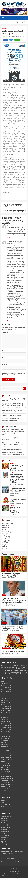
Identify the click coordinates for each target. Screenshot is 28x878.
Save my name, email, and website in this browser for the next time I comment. (13, 374)
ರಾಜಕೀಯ (4, 543)
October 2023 (5, 732)
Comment (5, 332)
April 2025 (4, 700)
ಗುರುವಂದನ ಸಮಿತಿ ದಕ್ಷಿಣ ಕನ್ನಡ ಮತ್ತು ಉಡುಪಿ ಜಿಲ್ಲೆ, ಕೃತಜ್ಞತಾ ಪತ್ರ (16, 467)
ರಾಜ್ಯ (3, 544)
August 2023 (4, 736)
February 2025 (5, 704)
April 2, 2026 (13, 484)
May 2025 (4, 698)
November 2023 (5, 729)
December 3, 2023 (6, 36)
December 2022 (5, 753)
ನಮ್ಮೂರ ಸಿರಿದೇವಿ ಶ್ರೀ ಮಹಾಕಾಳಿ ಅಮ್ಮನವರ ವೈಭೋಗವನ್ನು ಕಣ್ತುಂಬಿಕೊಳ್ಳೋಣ (15, 510)
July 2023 (4, 738)
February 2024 (5, 723)
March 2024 (4, 721)
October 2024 (5, 708)
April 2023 (4, 744)
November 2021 (5, 780)
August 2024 (4, 713)
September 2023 (5, 734)
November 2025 (5, 689)
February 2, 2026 (14, 503)
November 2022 (5, 755)
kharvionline (15, 36)
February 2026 (5, 685)
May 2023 (4, 742)
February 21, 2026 (14, 493)
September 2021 (5, 784)
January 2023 (5, 751)
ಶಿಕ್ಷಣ (3, 546)
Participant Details (6, 807)
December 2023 (5, 727)
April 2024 (4, 719)
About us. (3, 800)
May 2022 (4, 767)
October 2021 (5, 782)
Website (4, 364)
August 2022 (4, 761)
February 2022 (5, 774)
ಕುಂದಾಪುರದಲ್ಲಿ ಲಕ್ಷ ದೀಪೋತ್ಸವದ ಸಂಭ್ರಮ (14, 210)
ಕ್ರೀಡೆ (3, 529)
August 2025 (4, 694)
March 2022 (4, 772)
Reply (8, 237)
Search (24, 388)
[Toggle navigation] (3, 18)
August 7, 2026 (13, 470)
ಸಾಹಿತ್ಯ (3, 548)
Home (2, 802)
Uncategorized (14, 497)
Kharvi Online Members (7, 804)
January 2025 (5, 706)
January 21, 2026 (14, 514)
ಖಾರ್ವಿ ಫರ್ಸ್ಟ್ (5, 28)
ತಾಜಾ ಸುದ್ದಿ (4, 537)
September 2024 (5, 711)
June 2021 (4, 791)
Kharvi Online (18, 871)
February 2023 (5, 748)
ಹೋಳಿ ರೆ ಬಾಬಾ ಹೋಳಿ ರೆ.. (18, 449)
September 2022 (5, 759)
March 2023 (4, 746)
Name (4, 351)
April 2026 (4, 683)
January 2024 (5, 725)
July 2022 (4, 763)
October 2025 (5, 692)
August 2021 (4, 786)
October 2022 (5, 757)
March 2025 (4, 702)
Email (4, 358)
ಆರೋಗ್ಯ (4, 525)
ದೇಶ (3, 539)
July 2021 (4, 788)
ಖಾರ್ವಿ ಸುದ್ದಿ (12, 463)
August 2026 (4, 681)
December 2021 (5, 778)
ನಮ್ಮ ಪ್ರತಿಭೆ (4, 541)
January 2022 (5, 776)
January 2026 (5, 687)
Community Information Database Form (12, 809)
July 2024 (4, 715)
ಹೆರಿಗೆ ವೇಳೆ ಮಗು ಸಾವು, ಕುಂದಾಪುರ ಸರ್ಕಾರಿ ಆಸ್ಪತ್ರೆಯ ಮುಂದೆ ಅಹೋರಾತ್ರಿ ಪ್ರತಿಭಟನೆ (13, 205)
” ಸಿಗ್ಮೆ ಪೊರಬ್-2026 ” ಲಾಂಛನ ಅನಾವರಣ (12, 415)
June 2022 (4, 765)
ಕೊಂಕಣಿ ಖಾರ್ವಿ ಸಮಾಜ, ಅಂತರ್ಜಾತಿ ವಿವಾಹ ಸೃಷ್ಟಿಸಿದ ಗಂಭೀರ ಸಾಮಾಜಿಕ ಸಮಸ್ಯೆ (12, 444)
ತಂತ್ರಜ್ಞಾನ (4, 535)
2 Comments (22, 36)
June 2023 (4, 740)
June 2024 (4, 717)
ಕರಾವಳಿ (11, 472)
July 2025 (4, 696)
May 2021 (4, 793)
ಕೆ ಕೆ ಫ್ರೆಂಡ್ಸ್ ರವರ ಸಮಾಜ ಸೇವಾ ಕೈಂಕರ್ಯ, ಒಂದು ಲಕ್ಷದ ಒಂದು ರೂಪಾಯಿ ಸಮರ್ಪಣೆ (18, 490)
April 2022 (4, 770)
